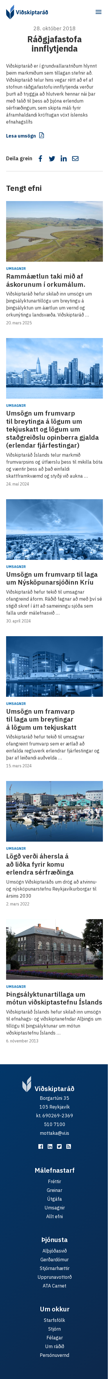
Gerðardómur (54, 1259)
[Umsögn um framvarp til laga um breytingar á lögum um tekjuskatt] (54, 666)
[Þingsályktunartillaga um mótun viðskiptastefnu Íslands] (54, 949)
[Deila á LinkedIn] (63, 158)
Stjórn (54, 1329)
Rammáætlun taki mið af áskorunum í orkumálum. (45, 280)
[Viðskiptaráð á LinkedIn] (50, 1146)
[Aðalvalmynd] (98, 12)
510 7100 (54, 1124)
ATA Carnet (54, 1286)
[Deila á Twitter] (52, 158)
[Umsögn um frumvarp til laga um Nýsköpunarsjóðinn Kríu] (54, 529)
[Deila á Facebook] (40, 158)
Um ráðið (54, 1346)
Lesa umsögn (21, 136)
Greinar (54, 1190)
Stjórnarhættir (54, 1268)
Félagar (55, 1338)
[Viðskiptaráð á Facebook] (40, 1146)
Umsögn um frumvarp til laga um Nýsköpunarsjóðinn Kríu (52, 578)
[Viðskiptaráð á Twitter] (59, 1146)
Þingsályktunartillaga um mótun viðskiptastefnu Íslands (54, 998)
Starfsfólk (54, 1320)
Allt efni (54, 1216)
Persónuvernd (54, 1355)
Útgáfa (54, 1199)
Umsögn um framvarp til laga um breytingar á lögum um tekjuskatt (41, 719)
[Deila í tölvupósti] (75, 158)
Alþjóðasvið (54, 1251)
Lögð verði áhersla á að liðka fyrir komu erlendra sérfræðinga (40, 864)
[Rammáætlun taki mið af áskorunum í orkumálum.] (54, 231)
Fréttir (54, 1181)
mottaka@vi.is (54, 1133)
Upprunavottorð (54, 1277)
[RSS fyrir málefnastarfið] (68, 1146)
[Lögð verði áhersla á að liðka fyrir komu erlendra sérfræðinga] (54, 811)
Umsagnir (16, 268)
